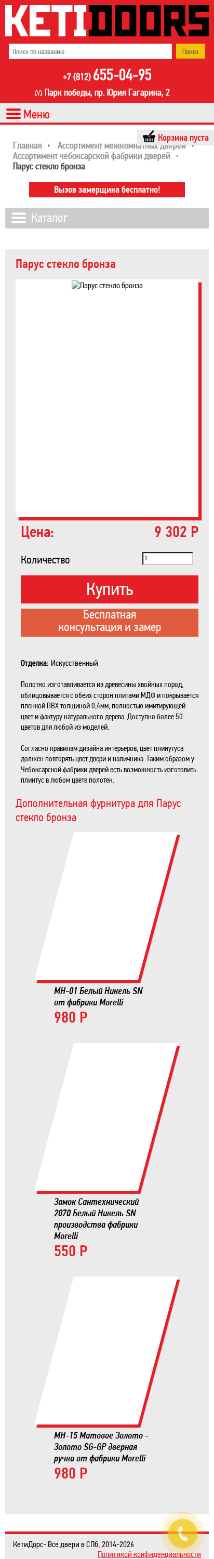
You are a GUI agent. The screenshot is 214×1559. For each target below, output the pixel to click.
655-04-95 (107, 76)
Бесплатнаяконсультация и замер (110, 622)
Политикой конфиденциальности (149, 1554)
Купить (109, 589)
